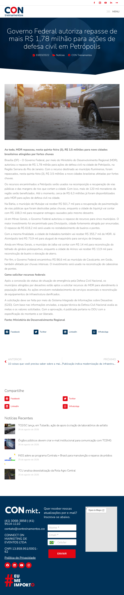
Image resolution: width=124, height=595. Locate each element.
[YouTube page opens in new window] (105, 3)
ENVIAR (62, 553)
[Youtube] (22, 565)
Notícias (60, 55)
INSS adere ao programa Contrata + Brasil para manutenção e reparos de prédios (65, 455)
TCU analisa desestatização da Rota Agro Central (47, 470)
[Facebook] (8, 565)
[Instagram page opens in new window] (100, 3)
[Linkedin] (15, 565)
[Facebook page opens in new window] (94, 3)
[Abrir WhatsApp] (116, 587)
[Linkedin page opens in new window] (111, 3)
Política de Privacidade (20, 558)
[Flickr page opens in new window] (116, 3)
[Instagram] (29, 565)
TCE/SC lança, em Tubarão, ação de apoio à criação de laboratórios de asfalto (63, 425)
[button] (18, 332)
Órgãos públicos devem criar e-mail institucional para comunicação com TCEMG (64, 440)
